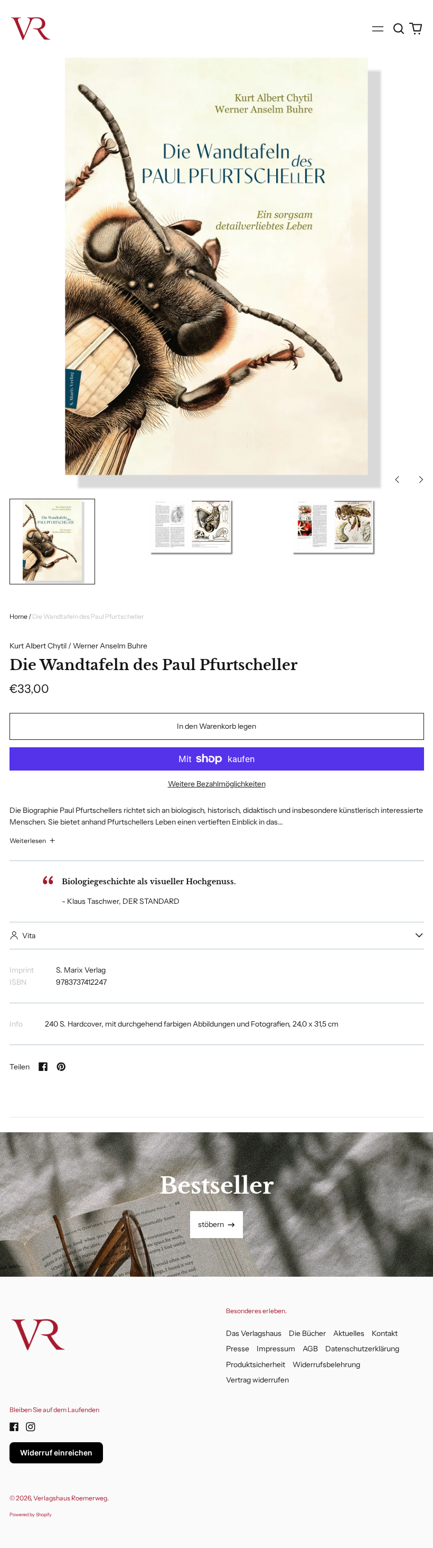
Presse (237, 1348)
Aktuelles (348, 1333)
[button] (399, 28)
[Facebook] (14, 1427)
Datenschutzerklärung (362, 1348)
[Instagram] (30, 1427)
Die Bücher (307, 1333)
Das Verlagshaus (253, 1333)
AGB (310, 1348)
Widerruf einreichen (56, 1452)
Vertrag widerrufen (257, 1380)
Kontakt (385, 1333)
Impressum (276, 1348)
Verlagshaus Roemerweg (70, 1498)
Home (18, 616)
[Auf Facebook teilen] (43, 1066)
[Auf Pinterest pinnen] (61, 1066)
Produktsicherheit (255, 1364)
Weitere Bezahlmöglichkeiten (217, 784)
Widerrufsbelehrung (326, 1364)
